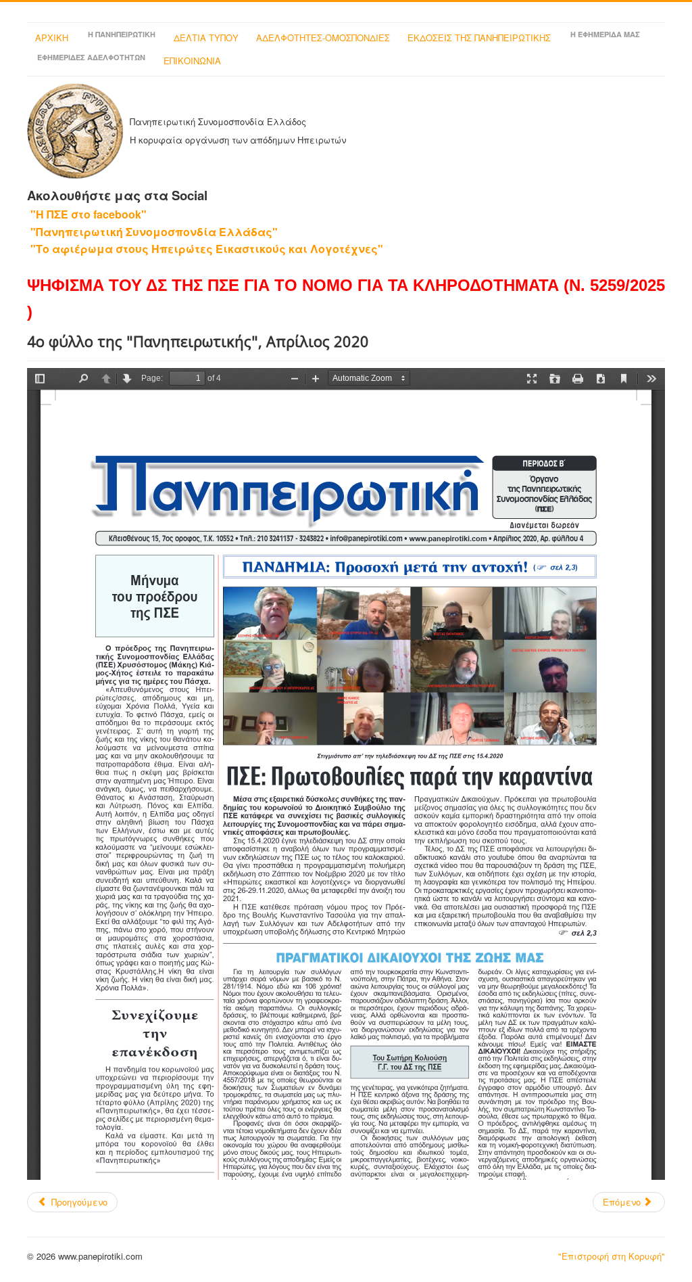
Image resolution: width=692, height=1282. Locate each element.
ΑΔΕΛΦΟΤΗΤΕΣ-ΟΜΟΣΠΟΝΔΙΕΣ (323, 37)
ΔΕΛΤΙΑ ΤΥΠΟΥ (206, 37)
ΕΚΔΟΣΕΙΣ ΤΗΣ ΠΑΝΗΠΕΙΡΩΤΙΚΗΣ (479, 37)
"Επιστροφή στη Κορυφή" (611, 1256)
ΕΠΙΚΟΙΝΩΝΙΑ (192, 60)
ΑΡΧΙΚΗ (51, 37)
